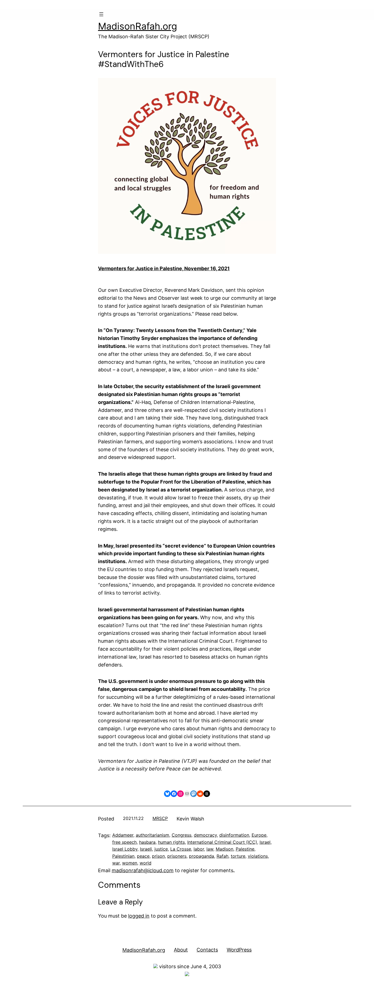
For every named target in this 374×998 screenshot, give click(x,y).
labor (199, 849)
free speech (124, 842)
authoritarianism (152, 835)
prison (158, 856)
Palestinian (123, 856)
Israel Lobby (124, 849)
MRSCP (160, 818)
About (181, 950)
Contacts (207, 950)
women (129, 863)
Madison (224, 849)
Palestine (245, 849)
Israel (265, 842)
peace (143, 856)
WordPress (239, 950)
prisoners (176, 856)
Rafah (222, 856)
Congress (181, 835)
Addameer (122, 835)
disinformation (234, 835)
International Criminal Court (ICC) (222, 842)
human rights (171, 842)
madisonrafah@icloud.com (143, 870)
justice (161, 849)
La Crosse (180, 849)
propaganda (201, 856)
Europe (259, 835)
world (145, 863)
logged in (138, 916)
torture (238, 856)
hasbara (147, 842)
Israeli (146, 849)
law (209, 849)
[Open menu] (101, 14)
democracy (205, 835)
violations (258, 856)
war (116, 863)
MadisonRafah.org (137, 26)
